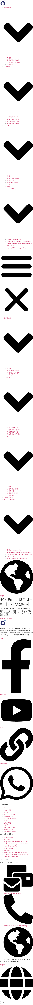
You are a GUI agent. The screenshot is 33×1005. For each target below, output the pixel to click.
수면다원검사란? (12, 117)
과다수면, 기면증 (12, 182)
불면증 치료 (11, 180)
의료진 (9, 58)
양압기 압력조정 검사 (14, 119)
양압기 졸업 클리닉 (13, 178)
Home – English (9, 837)
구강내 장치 (11, 184)
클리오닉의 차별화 (13, 60)
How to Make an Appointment (17, 248)
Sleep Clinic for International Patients (19, 244)
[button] (16, 283)
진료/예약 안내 (8, 187)
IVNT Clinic (10, 246)
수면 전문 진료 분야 (13, 62)
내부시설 (10, 64)
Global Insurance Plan (14, 239)
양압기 (9, 176)
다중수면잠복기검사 (13, 121)
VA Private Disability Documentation (19, 241)
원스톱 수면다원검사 (13, 123)
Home (5, 808)
